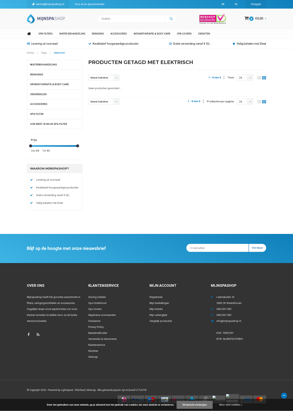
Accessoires (118, 33)
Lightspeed (67, 390)
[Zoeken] (171, 19)
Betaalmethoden (97, 332)
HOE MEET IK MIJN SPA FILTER (48, 123)
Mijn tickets (156, 309)
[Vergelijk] (223, 4)
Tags (44, 52)
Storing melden (97, 297)
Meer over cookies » (230, 404)
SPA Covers (184, 33)
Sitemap (93, 356)
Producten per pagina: (220, 101)
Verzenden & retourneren (102, 338)
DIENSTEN (204, 33)
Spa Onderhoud (97, 303)
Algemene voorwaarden (102, 314)
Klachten (93, 350)
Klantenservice (96, 344)
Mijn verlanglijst (158, 314)
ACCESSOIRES (38, 104)
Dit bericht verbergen (195, 404)
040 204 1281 (224, 309)
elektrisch (59, 52)
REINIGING (36, 74)
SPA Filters (45, 33)
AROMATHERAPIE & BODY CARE (152, 33)
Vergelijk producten (160, 320)
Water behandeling (72, 33)
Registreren (156, 297)
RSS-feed (80, 390)
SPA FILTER (36, 113)
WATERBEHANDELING (43, 64)
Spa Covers (94, 309)
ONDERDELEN (38, 94)
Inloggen (256, 4)
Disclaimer (94, 320)
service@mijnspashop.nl (50, 4)
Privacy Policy (96, 326)
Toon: (231, 77)
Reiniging (98, 33)
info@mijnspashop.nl (228, 320)
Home (29, 34)
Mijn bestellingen (159, 303)
